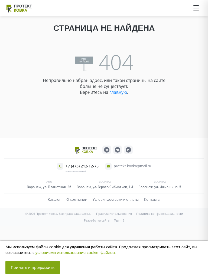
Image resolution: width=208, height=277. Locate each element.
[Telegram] (106, 150)
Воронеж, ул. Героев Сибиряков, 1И (105, 186)
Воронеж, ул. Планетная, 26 (49, 186)
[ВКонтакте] (117, 150)
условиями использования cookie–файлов (75, 252)
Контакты (152, 199)
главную (118, 92)
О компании (76, 199)
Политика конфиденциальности (159, 214)
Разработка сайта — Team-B (104, 220)
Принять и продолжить (32, 267)
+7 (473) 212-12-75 (82, 166)
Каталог (54, 199)
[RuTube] (128, 150)
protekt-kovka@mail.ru (132, 165)
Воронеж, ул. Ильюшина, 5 (159, 186)
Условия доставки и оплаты (116, 199)
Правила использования (114, 214)
